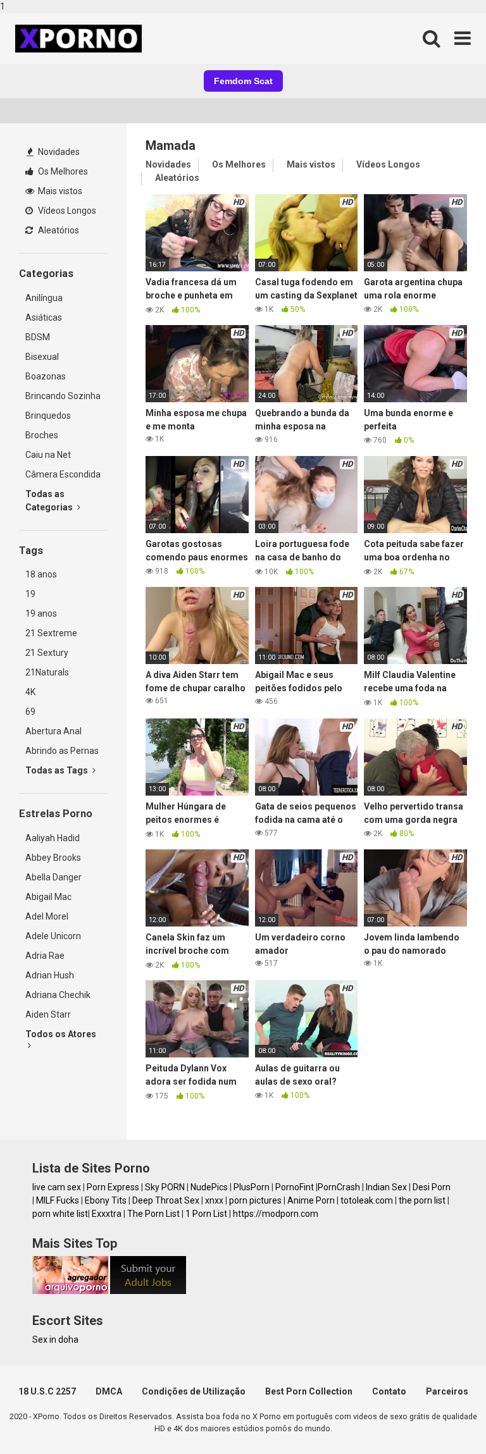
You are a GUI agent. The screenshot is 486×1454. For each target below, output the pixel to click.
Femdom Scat (243, 81)
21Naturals (47, 672)
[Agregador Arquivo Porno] (70, 1291)
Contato (389, 1391)
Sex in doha (55, 1339)
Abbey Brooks (53, 858)
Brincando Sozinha (63, 396)
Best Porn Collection (308, 1391)
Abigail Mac (48, 897)
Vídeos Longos (66, 211)
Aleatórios (57, 230)
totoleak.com (366, 1200)
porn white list (60, 1214)
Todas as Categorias (50, 500)
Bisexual (42, 357)
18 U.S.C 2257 (47, 1391)
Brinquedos (48, 415)
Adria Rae (45, 956)
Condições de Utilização (194, 1391)
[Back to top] (444, 1418)
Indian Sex (386, 1187)
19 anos (41, 613)
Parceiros (447, 1391)
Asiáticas (43, 317)
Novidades (58, 152)
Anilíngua (44, 298)
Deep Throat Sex (165, 1200)
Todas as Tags (57, 770)
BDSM (37, 337)
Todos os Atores (60, 1034)
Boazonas (45, 376)
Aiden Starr (48, 1014)
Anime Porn (311, 1200)
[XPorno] (80, 38)
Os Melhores (62, 171)
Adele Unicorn (53, 936)
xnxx (214, 1200)
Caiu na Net (48, 455)
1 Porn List (206, 1214)
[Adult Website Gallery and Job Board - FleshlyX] (148, 1291)
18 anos (41, 574)
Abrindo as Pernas (62, 751)
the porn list (422, 1200)
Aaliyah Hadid (52, 838)
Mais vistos (59, 191)
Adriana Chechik (57, 995)
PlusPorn (252, 1187)
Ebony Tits (106, 1200)
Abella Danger (53, 877)
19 (30, 594)
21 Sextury (46, 653)
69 (30, 711)
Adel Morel (46, 916)
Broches (41, 435)
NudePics (209, 1187)
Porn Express (113, 1187)
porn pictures (255, 1200)
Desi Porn (432, 1187)
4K (30, 692)
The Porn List (153, 1214)
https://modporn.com (275, 1214)
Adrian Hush (49, 975)
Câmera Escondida (63, 474)
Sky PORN (165, 1187)
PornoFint (294, 1187)
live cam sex (56, 1187)
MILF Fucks (57, 1200)
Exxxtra (107, 1214)
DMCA (109, 1391)
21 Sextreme (51, 633)
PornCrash (339, 1187)
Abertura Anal (53, 731)
